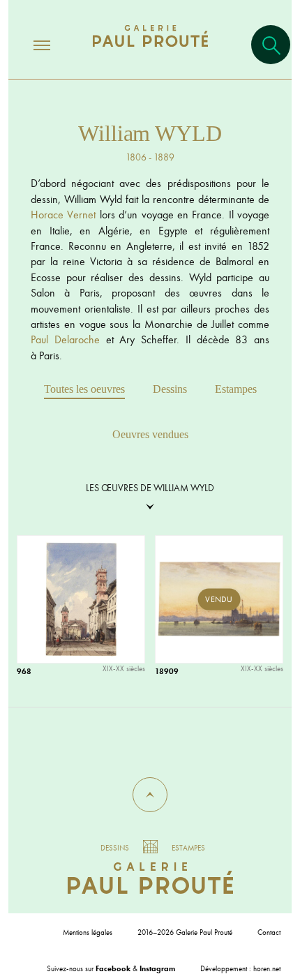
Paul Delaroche (65, 339)
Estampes (236, 389)
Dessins (170, 389)
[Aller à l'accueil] (150, 50)
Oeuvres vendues (150, 434)
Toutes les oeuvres (84, 389)
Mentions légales (87, 932)
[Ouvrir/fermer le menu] (29, 45)
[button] (150, 794)
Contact (268, 932)
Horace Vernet (63, 214)
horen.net (266, 968)
